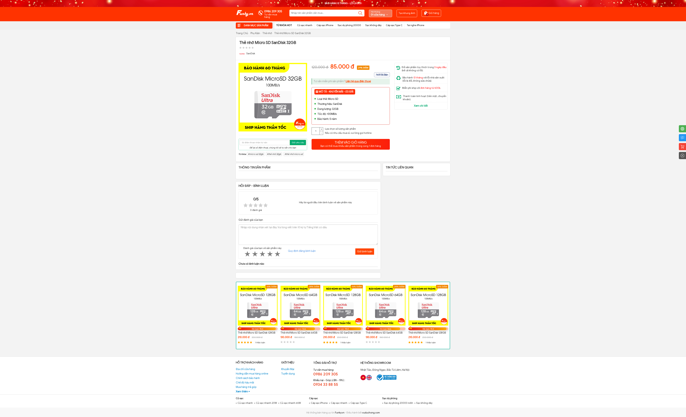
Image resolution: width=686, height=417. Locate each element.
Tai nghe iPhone (415, 25)
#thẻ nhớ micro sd (294, 154)
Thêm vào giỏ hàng (350, 144)
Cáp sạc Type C (394, 25)
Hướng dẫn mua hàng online (252, 373)
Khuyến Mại (287, 369)
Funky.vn (339, 412)
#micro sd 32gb (255, 154)
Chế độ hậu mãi (245, 382)
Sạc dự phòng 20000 (349, 25)
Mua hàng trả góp (246, 387)
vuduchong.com (371, 412)
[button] (304, 66)
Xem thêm (242, 391)
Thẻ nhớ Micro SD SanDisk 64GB (256, 332)
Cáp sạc (313, 398)
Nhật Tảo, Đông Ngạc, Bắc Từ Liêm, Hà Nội (385, 369)
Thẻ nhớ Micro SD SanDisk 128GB (299, 332)
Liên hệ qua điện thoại (358, 81)
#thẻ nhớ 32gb (274, 154)
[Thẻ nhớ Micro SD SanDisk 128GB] (300, 305)
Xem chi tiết (421, 105)
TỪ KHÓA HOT (284, 25)
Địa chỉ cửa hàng (245, 369)
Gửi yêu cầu (298, 142)
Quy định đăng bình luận (302, 251)
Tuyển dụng (288, 373)
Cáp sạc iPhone (325, 25)
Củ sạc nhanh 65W (290, 402)
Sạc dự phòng (389, 398)
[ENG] (369, 377)
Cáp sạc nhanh (339, 402)
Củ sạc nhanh (304, 25)
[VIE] (363, 377)
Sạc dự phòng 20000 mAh (398, 402)
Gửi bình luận (364, 251)
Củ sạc (239, 398)
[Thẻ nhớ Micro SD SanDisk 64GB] (258, 305)
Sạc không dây (373, 25)
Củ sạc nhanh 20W (266, 402)
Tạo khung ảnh (407, 13)
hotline (368, 132)
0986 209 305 (273, 11)
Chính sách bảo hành (248, 378)
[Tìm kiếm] (360, 13)
